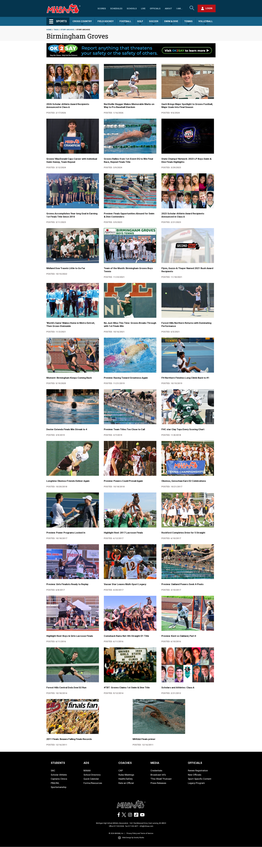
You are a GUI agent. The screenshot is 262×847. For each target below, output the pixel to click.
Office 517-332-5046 (116, 826)
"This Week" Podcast (161, 778)
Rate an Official (126, 783)
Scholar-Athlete (59, 774)
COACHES (125, 763)
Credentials (156, 770)
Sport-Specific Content (199, 778)
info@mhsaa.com (146, 826)
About (168, 8)
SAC (53, 770)
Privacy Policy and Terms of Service (139, 833)
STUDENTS (58, 763)
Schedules (116, 8)
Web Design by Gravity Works (133, 838)
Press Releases (158, 783)
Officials (155, 8)
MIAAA (87, 770)
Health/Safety (125, 778)
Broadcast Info (158, 774)
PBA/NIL (55, 783)
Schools (132, 8)
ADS (86, 763)
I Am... (179, 8)
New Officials (194, 774)
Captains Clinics (59, 778)
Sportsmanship (58, 787)
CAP (120, 770)
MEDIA (155, 763)
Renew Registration (198, 770)
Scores (102, 8)
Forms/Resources (93, 783)
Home (49, 30)
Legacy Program (196, 783)
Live (143, 8)
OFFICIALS (195, 763)
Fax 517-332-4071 (132, 826)
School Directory (92, 774)
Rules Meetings (126, 774)
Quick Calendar (91, 778)
